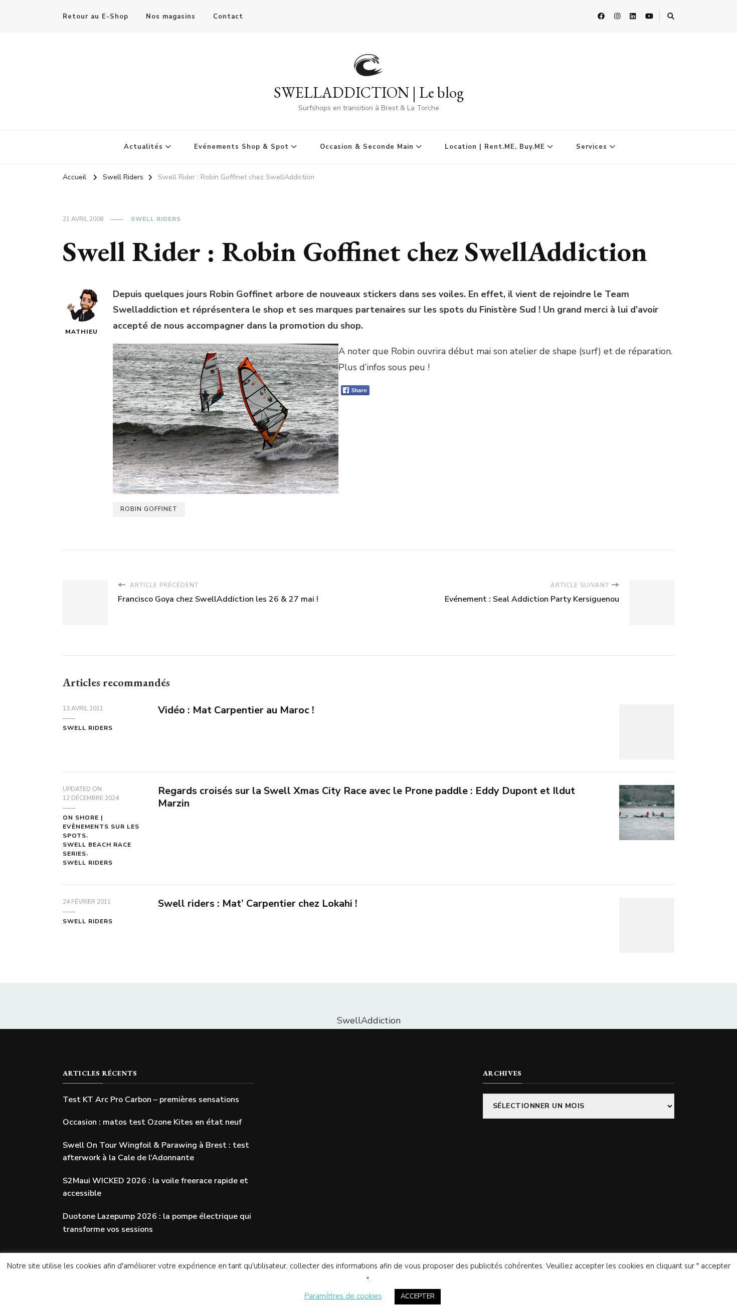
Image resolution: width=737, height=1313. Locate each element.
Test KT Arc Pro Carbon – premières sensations (151, 1099)
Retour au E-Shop (95, 16)
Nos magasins (171, 16)
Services (591, 146)
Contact (228, 16)
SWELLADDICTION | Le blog (369, 92)
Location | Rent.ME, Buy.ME (495, 146)
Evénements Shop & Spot (241, 146)
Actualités (143, 146)
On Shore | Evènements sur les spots (101, 827)
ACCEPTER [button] (418, 1296)
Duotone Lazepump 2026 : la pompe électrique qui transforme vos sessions (157, 1223)
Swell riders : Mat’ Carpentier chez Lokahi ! (257, 903)
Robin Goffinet (148, 509)
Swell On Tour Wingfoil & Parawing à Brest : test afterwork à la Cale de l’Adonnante (156, 1152)
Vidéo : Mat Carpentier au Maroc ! (236, 710)
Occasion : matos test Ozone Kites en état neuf (152, 1122)
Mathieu (81, 332)
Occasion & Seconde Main (367, 146)
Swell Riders (156, 219)
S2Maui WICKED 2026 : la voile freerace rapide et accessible (155, 1187)
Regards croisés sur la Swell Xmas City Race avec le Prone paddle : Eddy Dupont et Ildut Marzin (366, 797)
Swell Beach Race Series (97, 849)
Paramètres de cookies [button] (343, 1296)
